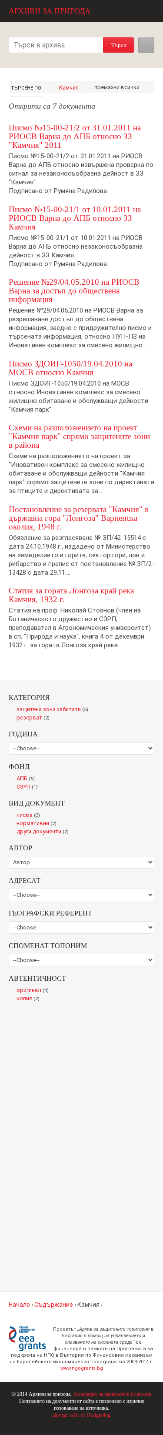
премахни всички (117, 87)
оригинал (34, 991)
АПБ (28, 779)
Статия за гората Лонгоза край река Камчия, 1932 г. (71, 595)
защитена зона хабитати (55, 710)
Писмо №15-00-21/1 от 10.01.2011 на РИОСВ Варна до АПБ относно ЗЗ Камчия (75, 218)
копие (30, 999)
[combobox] (56, 45)
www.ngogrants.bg (81, 1368)
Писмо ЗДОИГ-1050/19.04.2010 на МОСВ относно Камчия (70, 368)
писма (30, 815)
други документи (45, 832)
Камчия (69, 87)
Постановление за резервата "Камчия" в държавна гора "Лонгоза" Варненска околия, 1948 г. (79, 518)
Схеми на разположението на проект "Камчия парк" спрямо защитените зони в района (79, 436)
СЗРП (29, 787)
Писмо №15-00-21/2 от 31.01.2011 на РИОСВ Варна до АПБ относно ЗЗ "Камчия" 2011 (75, 136)
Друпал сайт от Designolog (81, 1415)
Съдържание (53, 1304)
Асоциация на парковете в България (112, 1394)
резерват (35, 718)
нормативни (38, 824)
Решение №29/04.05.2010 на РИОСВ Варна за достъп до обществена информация (74, 290)
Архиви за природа (49, 11)
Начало (19, 1304)
